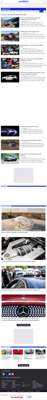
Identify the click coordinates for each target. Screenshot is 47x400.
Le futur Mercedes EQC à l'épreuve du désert (31, 140)
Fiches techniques (19, 11)
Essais (7, 11)
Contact (8, 391)
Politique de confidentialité (37, 384)
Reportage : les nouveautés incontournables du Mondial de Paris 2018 (31, 59)
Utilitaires (13, 387)
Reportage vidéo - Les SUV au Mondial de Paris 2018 (31, 46)
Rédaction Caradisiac (21, 391)
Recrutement (37, 391)
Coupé (13, 382)
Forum (33, 11)
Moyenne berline (5, 383)
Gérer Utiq (34, 387)
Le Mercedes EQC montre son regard (29, 126)
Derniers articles (5, 347)
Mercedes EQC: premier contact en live (29, 31)
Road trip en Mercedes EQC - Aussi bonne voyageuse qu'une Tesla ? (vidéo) (30, 18)
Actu (14, 11)
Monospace (4, 387)
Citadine (3, 382)
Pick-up (13, 386)
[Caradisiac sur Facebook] (3, 374)
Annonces (29, 11)
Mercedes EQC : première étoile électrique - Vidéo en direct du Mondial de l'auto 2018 (32, 73)
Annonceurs (13, 391)
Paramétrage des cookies (37, 386)
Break (3, 386)
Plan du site (35, 382)
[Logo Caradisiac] (23, 2)
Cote (25, 11)
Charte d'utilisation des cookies (38, 385)
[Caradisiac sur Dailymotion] (9, 374)
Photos (37, 11)
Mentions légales (36, 383)
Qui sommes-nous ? (30, 391)
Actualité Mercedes (5, 206)
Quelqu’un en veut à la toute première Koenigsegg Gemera (18, 357)
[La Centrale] (17, 398)
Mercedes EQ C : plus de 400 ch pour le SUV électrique (30, 154)
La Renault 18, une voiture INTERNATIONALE (28, 357)
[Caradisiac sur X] (6, 374)
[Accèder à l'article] (23, 219)
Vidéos (41, 11)
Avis (10, 11)
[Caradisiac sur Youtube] (12, 374)
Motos (23, 382)
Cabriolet (13, 383)
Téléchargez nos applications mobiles (11, 377)
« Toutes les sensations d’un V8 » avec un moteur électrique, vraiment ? (19, 261)
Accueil (3, 11)
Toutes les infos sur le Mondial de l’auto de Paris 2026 (15, 232)
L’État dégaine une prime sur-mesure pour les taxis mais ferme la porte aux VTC (21, 290)
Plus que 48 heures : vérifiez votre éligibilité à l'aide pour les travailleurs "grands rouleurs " (7, 357)
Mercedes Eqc (6, 9)
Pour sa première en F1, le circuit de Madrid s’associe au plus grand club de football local (40, 357)
